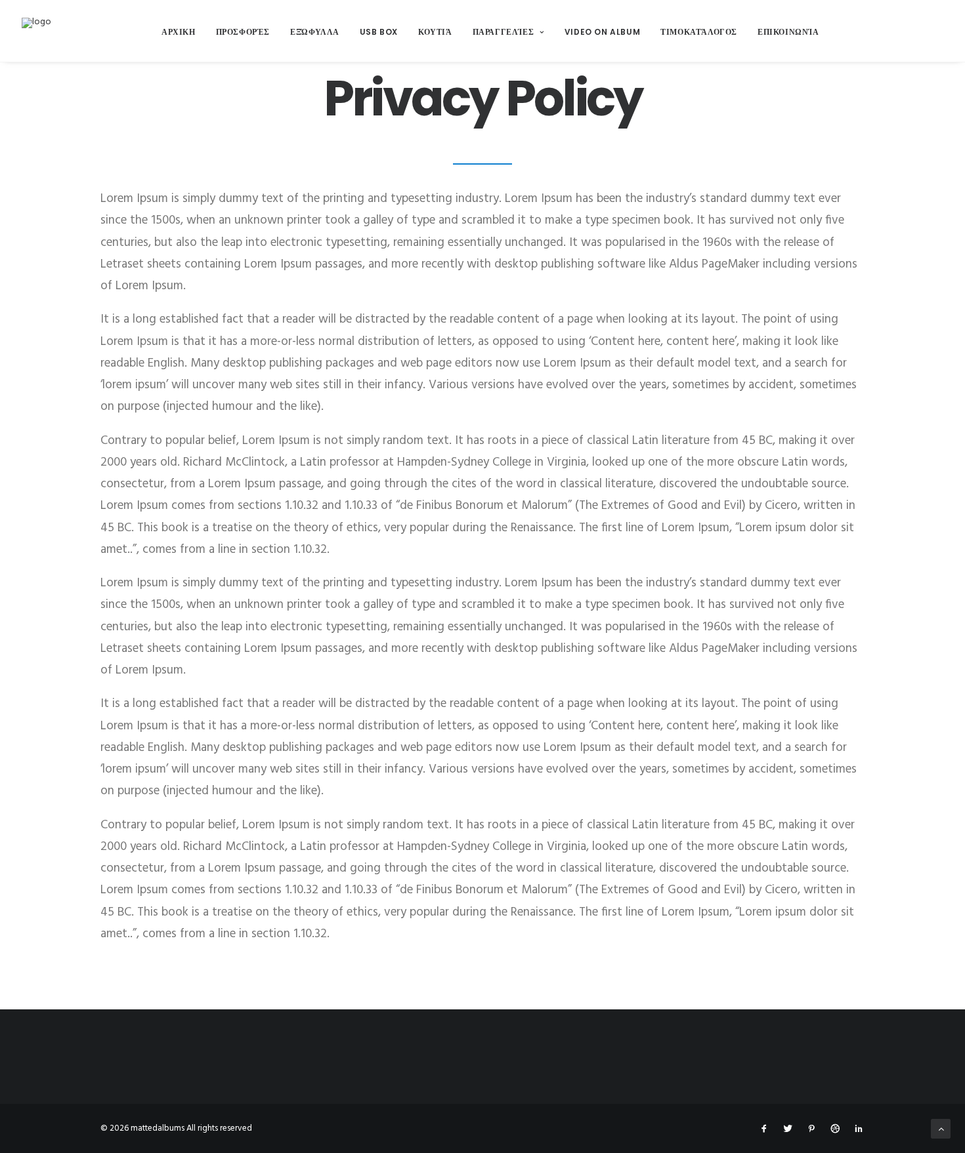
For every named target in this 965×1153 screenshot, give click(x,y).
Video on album (602, 31)
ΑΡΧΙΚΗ (178, 31)
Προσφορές (243, 31)
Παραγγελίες (503, 31)
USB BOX (379, 31)
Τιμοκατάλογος (698, 31)
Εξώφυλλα (314, 31)
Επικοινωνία (788, 31)
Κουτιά (435, 31)
